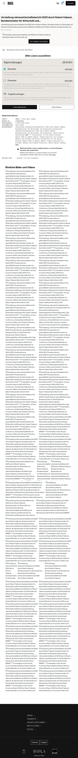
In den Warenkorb (19, 107)
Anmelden (70, 3)
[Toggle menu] (4, 3)
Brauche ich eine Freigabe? (27, 158)
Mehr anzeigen (6, 30)
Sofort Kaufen (57, 107)
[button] (22, 181)
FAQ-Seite (52, 155)
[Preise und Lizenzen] (57, 3)
